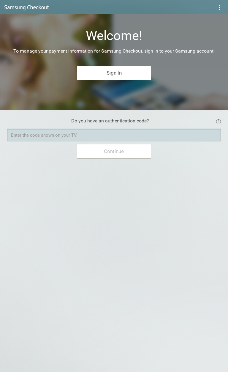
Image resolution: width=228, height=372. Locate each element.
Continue (114, 151)
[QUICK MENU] (219, 7)
